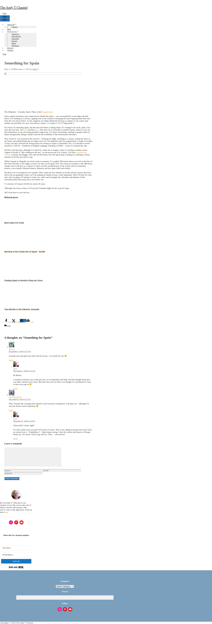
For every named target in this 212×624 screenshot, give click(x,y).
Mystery (10, 48)
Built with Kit (16, 567)
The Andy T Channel (13, 8)
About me (11, 25)
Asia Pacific (16, 36)
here (25, 130)
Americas (15, 34)
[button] (4, 14)
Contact (15, 27)
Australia (15, 39)
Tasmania (15, 46)
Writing (10, 50)
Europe (14, 41)
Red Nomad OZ (15, 397)
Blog (9, 29)
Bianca (11, 349)
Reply (11, 360)
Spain (14, 43)
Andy (15, 369)
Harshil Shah (47, 112)
